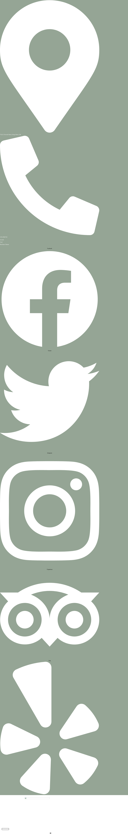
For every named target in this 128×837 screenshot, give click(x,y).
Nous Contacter (76, 824)
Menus (63, 824)
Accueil (55, 824)
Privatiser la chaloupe (91, 824)
